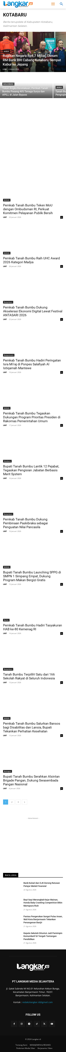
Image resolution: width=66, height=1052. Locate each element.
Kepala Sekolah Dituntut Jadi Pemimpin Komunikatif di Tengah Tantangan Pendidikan (42, 936)
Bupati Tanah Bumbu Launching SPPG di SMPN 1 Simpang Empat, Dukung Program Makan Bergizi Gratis (32, 576)
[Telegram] (29, 1024)
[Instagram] (22, 1024)
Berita (6, 620)
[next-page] (24, 802)
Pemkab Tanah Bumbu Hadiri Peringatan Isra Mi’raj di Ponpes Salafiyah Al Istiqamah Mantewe (32, 364)
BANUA (6, 51)
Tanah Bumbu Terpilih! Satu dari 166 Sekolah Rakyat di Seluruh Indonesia (29, 676)
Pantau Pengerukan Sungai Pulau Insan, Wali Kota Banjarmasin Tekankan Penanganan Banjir (42, 919)
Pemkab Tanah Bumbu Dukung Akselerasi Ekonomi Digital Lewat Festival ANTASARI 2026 (32, 311)
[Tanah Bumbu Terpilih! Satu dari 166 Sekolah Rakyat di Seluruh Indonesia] (33, 655)
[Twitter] (44, 1024)
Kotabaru (7, 461)
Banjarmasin (9, 355)
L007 (5, 217)
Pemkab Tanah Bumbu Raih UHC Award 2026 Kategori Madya (31, 260)
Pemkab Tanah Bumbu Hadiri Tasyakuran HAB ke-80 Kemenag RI (32, 627)
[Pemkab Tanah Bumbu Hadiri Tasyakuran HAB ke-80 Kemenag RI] (33, 606)
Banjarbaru (8, 84)
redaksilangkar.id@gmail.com (37, 1002)
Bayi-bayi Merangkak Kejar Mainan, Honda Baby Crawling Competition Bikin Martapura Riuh (42, 902)
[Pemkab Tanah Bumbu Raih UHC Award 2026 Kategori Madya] (33, 239)
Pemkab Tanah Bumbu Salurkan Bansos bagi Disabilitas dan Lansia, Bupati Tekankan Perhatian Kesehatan (31, 727)
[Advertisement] (33, 136)
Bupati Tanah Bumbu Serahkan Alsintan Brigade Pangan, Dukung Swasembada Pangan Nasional (31, 780)
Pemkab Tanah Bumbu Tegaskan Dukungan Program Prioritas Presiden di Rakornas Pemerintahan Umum (31, 417)
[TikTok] (37, 1024)
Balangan (7, 771)
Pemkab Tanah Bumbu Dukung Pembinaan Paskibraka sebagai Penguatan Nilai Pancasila (25, 523)
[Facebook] (14, 1024)
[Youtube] (52, 1024)
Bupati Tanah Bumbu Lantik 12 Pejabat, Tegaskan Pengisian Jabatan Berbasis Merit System (31, 470)
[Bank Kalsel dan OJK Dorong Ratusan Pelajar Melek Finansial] (12, 888)
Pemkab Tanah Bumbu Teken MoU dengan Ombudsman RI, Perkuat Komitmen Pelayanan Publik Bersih (28, 209)
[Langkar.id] (18, 4)
